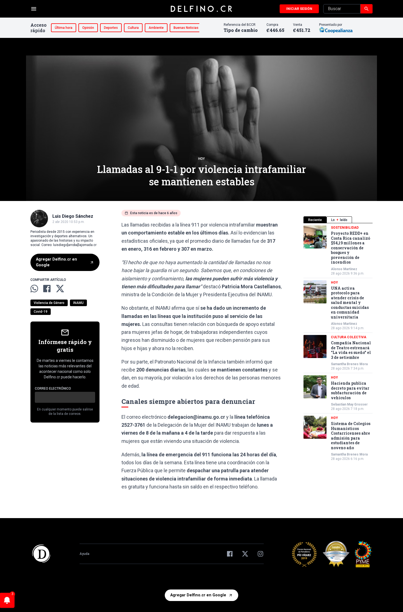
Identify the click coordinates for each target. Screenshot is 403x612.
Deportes (111, 28)
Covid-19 (40, 312)
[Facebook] (229, 553)
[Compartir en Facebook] (46, 288)
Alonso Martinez (344, 269)
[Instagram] (260, 553)
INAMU (78, 303)
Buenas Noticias (186, 28)
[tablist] (338, 219)
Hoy (201, 159)
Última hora (63, 28)
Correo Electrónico (53, 388)
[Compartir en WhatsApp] (34, 288)
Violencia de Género (49, 303)
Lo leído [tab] (339, 220)
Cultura (133, 28)
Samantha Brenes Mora (349, 364)
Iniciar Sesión (299, 9)
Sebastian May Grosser (349, 404)
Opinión (88, 28)
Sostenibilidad (345, 228)
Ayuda (84, 554)
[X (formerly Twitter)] (245, 553)
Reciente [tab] (315, 220)
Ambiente (156, 28)
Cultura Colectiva (348, 337)
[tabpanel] (338, 343)
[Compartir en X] (60, 288)
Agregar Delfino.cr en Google (56, 262)
